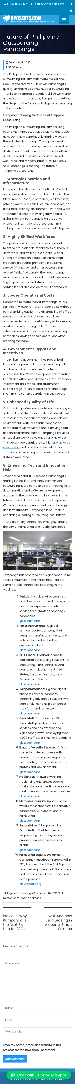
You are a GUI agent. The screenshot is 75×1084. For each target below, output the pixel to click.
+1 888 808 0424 (17, 4)
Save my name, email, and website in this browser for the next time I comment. (32, 1047)
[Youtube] (71, 10)
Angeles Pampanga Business (26, 893)
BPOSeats (14, 67)
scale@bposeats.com (49, 4)
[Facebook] (71, 4)
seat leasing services (27, 898)
